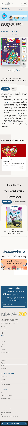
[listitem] (2, 332)
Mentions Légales (5, 410)
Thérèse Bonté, (5, 29)
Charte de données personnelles (8, 408)
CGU (2, 414)
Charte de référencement (7, 406)
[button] (19, 16)
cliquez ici (16, 300)
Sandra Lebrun (13, 29)
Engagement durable (6, 412)
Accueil (3, 8)
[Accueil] (7, 3)
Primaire (8, 8)
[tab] (5, 89)
